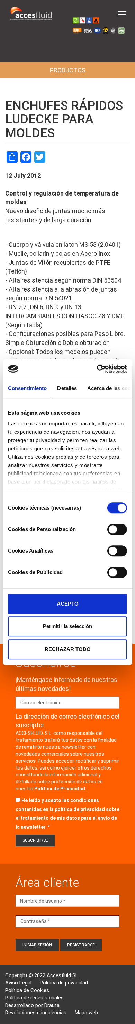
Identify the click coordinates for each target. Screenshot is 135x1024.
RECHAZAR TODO (68, 649)
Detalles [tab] (67, 388)
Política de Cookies (27, 990)
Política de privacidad (64, 983)
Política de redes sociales (34, 998)
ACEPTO (68, 604)
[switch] (117, 529)
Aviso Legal (18, 983)
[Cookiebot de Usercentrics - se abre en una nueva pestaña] (97, 368)
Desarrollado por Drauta (32, 1005)
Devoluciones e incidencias (35, 1012)
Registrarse (81, 945)
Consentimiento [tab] (27, 388)
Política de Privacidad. (60, 788)
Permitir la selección (67, 626)
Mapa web (86, 1012)
